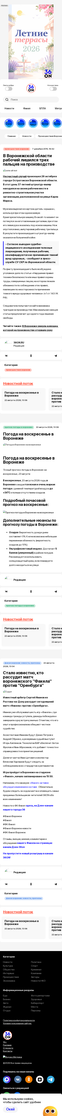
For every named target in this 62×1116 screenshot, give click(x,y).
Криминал (36, 969)
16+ (5, 1042)
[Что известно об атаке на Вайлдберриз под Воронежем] (33, 123)
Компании (36, 973)
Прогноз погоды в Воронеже (19, 427)
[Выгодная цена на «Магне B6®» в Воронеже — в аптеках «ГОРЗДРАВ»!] (21, 123)
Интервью (8, 973)
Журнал (7, 1006)
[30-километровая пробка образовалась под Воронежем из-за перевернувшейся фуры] (57, 123)
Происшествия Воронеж (17, 149)
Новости (9, 108)
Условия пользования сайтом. (17, 1023)
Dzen (39, 1079)
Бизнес (7, 999)
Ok (29, 1079)
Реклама (7, 1045)
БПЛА (42, 108)
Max (7, 1079)
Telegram (50, 1079)
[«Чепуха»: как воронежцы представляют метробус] (45, 123)
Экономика (9, 980)
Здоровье (36, 999)
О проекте (8, 1048)
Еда (5, 995)
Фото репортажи (40, 995)
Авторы (35, 977)
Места (34, 1006)
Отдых (7, 1010)
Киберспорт (37, 1003)
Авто (5, 1003)
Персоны (35, 1010)
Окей (10, 1109)
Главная (11, 136)
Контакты (7, 1051)
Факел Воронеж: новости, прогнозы (22, 663)
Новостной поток (18, 383)
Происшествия (11, 977)
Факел (26, 108)
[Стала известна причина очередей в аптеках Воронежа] (9, 123)
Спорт (34, 965)
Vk (18, 1079)
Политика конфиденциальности (19, 1020)
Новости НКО (38, 980)
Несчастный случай (15, 176)
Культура (8, 965)
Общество (9, 969)
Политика (36, 962)
